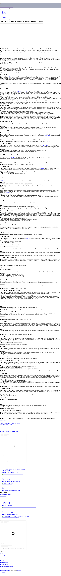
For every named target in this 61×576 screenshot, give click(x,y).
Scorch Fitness (47, 135)
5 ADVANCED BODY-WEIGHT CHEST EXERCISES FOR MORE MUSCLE (13, 429)
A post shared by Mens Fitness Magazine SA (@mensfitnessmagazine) (13, 461)
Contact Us (4, 17)
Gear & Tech (10, 517)
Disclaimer (4, 572)
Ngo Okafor (9, 76)
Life (3, 16)
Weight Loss (4, 13)
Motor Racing (7, 494)
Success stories (5, 560)
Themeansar (19, 570)
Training (3, 12)
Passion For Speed (3, 496)
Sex (5, 470)
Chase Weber (28, 238)
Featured (6, 479)
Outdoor (12, 512)
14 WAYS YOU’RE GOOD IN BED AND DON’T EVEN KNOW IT (11, 467)
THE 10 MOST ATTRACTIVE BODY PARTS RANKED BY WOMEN (11, 481)
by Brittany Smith (3, 420)
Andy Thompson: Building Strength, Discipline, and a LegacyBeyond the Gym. (13, 555)
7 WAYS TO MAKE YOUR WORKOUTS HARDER (9, 431)
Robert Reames (13, 157)
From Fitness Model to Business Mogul (6, 566)
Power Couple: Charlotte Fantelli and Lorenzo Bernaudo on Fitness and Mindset (13, 558)
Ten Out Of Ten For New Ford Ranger (7, 505)
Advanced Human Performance (18, 57)
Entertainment (6, 517)
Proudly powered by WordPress (5, 570)
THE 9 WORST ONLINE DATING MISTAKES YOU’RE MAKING (11, 490)
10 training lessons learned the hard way (6, 424)
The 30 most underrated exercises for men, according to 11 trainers (10, 423)
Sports (3, 11)
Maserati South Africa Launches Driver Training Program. (10, 514)
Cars (1, 494)
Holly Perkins (45, 145)
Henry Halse (7, 192)
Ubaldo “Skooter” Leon (4, 562)
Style (3, 14)
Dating (3, 470)
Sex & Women (4, 15)
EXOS (2, 180)
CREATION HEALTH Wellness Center (22, 91)
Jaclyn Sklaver (42, 168)
